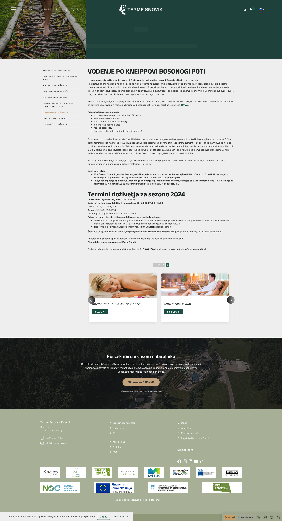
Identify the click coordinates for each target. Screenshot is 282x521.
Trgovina (76, 9)
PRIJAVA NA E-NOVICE (141, 382)
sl (264, 9)
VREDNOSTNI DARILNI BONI (56, 70)
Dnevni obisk (44, 9)
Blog (115, 433)
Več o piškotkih (121, 516)
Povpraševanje (245, 517)
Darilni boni (118, 428)
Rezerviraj (61, 9)
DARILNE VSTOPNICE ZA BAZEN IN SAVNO (60, 78)
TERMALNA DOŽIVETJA (54, 118)
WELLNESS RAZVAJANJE (55, 97)
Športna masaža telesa (181, 304)
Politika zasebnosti (152, 499)
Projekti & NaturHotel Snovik (195, 438)
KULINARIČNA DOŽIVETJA (55, 124)
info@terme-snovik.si (56, 443)
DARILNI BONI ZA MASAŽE (55, 91)
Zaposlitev (186, 428)
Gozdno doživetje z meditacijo (114, 304)
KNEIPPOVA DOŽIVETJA (57, 112)
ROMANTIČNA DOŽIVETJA (55, 85)
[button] (231, 300)
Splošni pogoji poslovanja (128, 499)
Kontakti (117, 447)
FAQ (115, 452)
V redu (103, 516)
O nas (184, 422)
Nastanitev (26, 9)
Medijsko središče (190, 433)
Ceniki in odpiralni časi (124, 422)
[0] (251, 9)
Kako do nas (119, 441)
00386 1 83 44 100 (54, 437)
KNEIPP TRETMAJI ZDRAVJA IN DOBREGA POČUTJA (58, 105)
